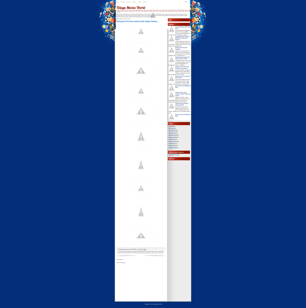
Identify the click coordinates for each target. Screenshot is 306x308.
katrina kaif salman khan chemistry (129, 252)
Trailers (144, 1)
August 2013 (172, 143)
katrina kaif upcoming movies (144, 252)
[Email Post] (137, 249)
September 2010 (173, 147)
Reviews (128, 1)
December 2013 (172, 135)
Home (117, 1)
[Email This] (139, 249)
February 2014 (172, 131)
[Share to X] (143, 249)
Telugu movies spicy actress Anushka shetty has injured (182, 94)
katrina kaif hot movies (153, 251)
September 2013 (173, 141)
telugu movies (155, 252)
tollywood (161, 252)
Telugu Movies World (131, 7)
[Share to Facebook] (144, 249)
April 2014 (171, 126)
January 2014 (172, 133)
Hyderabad (128, 251)
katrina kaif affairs (143, 251)
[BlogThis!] (141, 249)
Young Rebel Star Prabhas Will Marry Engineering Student (182, 38)
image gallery (135, 251)
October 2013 (172, 139)
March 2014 (171, 128)
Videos (139, 1)
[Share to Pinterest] (146, 249)
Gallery (134, 1)
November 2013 (172, 137)
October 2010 (172, 145)
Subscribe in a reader (174, 154)
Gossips (123, 1)
